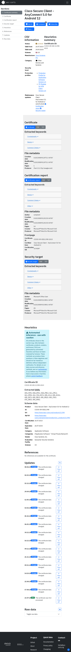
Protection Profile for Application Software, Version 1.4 (42, 77)
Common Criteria (33, 148)
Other (29, 206)
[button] (60, 462)
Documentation (48, 642)
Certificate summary (11, 12)
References (8, 31)
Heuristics (7, 27)
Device (29, 142)
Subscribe (53, 24)
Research (33, 650)
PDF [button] (38, 127)
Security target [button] (32, 261)
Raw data (7, 39)
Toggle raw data (32, 614)
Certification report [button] (33, 180)
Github (32, 642)
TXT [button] (43, 127)
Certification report (10, 20)
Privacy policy (48, 645)
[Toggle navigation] (67, 2)
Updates (7, 35)
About (32, 646)
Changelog (47, 649)
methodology (42, 369)
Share (29, 29)
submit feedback (37, 376)
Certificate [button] (30, 127)
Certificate (7, 16)
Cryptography (32, 136)
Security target (9, 24)
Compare (42, 23)
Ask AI (30, 24)
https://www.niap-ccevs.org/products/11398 (50, 412)
